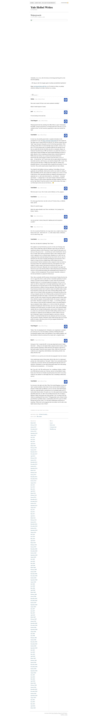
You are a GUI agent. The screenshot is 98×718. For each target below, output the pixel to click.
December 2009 (34, 549)
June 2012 (33, 487)
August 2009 (33, 557)
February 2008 (34, 594)
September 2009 (34, 555)
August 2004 (33, 672)
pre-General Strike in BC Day (40, 86)
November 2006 (34, 625)
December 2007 (34, 598)
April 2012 (33, 491)
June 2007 (33, 611)
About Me (38, 2)
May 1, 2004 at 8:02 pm (38, 216)
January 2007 (33, 621)
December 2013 (34, 462)
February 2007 (34, 619)
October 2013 (33, 466)
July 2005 (33, 650)
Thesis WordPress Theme (56, 713)
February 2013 (34, 472)
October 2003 (33, 693)
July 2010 (33, 534)
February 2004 (34, 685)
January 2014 (33, 460)
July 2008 (33, 584)
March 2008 (33, 592)
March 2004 (33, 683)
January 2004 (33, 687)
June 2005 (33, 652)
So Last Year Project (48, 2)
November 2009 (34, 551)
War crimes (39, 416)
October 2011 (33, 503)
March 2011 (33, 518)
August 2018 (33, 435)
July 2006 (33, 633)
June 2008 (33, 586)
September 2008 (34, 580)
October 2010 (33, 528)
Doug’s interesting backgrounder (50, 140)
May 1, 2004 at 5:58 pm (42, 134)
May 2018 (33, 441)
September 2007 (34, 604)
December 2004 (34, 664)
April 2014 (33, 456)
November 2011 (34, 501)
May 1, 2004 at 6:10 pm (42, 187)
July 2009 (33, 559)
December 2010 (34, 524)
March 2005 (33, 658)
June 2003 (33, 701)
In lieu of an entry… (43, 414)
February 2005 (34, 660)
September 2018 (34, 433)
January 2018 (33, 449)
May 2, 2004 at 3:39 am (42, 239)
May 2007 (33, 613)
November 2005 (34, 644)
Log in (51, 423)
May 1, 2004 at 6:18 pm (42, 196)
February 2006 (34, 637)
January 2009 (33, 571)
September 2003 (34, 695)
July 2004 (33, 675)
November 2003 (34, 691)
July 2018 (33, 437)
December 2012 (34, 476)
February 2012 (34, 495)
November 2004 (34, 666)
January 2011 (33, 522)
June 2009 (33, 561)
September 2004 (34, 670)
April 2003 (33, 706)
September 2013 (34, 468)
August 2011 (33, 507)
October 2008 (33, 577)
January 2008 (33, 596)
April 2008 (33, 590)
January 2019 (33, 427)
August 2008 (33, 582)
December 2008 (34, 573)
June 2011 (33, 511)
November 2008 (34, 575)
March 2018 (33, 445)
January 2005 (33, 662)
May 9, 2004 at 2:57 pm (42, 381)
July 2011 (33, 509)
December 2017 (34, 452)
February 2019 (34, 425)
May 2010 (33, 538)
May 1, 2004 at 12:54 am (39, 99)
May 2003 (33, 703)
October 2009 (33, 553)
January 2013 (33, 474)
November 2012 (34, 478)
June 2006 (33, 635)
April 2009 (33, 565)
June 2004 (33, 677)
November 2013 (34, 464)
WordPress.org (53, 429)
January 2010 (33, 546)
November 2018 (34, 429)
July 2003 (33, 699)
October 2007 (33, 602)
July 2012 (33, 485)
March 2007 (33, 617)
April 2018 (33, 443)
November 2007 (34, 600)
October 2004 (33, 668)
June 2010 (33, 536)
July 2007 (33, 608)
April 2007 (33, 615)
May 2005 (33, 654)
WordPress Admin (64, 714)
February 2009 (34, 569)
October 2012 (33, 480)
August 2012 (33, 483)
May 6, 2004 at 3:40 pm (39, 340)
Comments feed (53, 427)
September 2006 (34, 629)
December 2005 (34, 641)
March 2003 (33, 708)
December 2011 (34, 499)
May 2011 (33, 513)
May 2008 (33, 588)
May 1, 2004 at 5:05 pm (43, 120)
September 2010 (34, 530)
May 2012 (33, 489)
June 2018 (33, 439)
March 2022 (33, 423)
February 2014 (34, 458)
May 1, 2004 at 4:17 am (38, 111)
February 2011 (34, 520)
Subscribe (64, 2)
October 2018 (33, 431)
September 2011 (34, 505)
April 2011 (33, 515)
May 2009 (33, 563)
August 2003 (33, 697)
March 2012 (33, 493)
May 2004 (33, 679)
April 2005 (33, 656)
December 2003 (34, 689)
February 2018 (34, 447)
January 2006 (33, 639)
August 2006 (33, 631)
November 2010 (34, 526)
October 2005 (33, 646)
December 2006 (34, 623)
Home (32, 2)
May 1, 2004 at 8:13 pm (38, 226)
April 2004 (33, 681)
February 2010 (34, 544)
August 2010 (33, 532)
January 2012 (33, 497)
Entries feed (52, 425)
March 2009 (33, 567)
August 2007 (33, 606)
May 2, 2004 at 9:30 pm (43, 325)
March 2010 (33, 542)
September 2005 (34, 648)
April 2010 (33, 540)
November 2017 (34, 454)
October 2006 (33, 627)
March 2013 (33, 470)
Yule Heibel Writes (42, 7)
